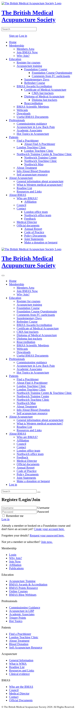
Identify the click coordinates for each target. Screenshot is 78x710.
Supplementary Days (36, 79)
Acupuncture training (29, 66)
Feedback (30, 218)
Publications (16, 568)
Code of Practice (34, 232)
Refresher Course (34, 82)
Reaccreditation (33, 103)
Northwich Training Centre (40, 157)
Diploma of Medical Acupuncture (44, 96)
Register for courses (28, 62)
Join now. (47, 541)
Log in (23, 35)
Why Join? (23, 55)
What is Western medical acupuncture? (40, 184)
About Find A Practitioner (39, 144)
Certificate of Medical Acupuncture (45, 89)
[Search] (38, 492)
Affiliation (30, 201)
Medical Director (27, 222)
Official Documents (21, 700)
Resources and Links (29, 191)
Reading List (24, 188)
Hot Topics (15, 621)
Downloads (23, 113)
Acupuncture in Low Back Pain (36, 127)
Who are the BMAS (21, 686)
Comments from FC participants (51, 76)
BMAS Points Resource (23, 587)
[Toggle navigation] (3, 275)
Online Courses (18, 591)
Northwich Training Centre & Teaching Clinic (44, 154)
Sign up (13, 35)
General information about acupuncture (40, 181)
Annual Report (33, 228)
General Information (21, 660)
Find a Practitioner (28, 140)
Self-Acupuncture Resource (25, 647)
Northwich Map (33, 164)
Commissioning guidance (32, 123)
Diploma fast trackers (44, 99)
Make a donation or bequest (40, 242)
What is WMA (18, 663)
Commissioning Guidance (24, 607)
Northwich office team (37, 215)
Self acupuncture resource (32, 174)
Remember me (14, 515)
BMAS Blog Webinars (22, 594)
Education (15, 59)
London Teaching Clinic (31, 147)
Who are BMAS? (27, 198)
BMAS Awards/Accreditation (34, 86)
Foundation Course (35, 69)
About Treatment (27, 167)
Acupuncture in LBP (21, 611)
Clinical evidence (19, 673)
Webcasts (22, 110)
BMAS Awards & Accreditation (28, 584)
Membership (16, 45)
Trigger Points (17, 617)
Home (12, 42)
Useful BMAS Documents (32, 116)
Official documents (28, 225)
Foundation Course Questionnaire (52, 72)
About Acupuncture (21, 178)
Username (43, 507)
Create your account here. (49, 529)
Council (21, 205)
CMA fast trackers (43, 93)
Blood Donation (18, 644)
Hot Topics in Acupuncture (33, 133)
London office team (36, 211)
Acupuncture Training (22, 581)
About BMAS (17, 194)
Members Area (25, 49)
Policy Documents (35, 235)
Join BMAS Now (27, 52)
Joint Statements (34, 239)
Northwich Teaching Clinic (40, 161)
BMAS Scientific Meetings (33, 106)
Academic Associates (29, 130)
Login (12, 554)
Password (43, 511)
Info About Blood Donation (33, 171)
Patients (13, 137)
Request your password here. (47, 535)
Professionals (17, 120)
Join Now (15, 561)
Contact (21, 208)
